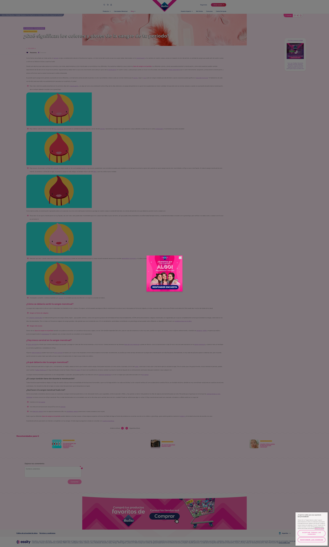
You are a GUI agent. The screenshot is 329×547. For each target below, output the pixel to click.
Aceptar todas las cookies (311, 533)
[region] (312, 529)
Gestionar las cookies (311, 539)
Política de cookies (319, 528)
